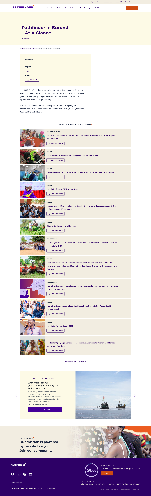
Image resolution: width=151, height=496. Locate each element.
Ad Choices (135, 490)
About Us (45, 8)
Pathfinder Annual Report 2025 (59, 326)
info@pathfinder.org (16, 482)
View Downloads (57, 143)
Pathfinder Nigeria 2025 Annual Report (63, 189)
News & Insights (85, 8)
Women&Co (119, 2)
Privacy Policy (104, 490)
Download (33, 71)
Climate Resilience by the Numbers (61, 226)
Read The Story (45, 409)
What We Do (56, 8)
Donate (132, 8)
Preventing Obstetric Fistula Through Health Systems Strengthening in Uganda (80, 172)
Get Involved (100, 8)
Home (21, 48)
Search (96, 2)
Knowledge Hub (106, 2)
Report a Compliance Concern (120, 490)
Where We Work (70, 8)
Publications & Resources (31, 48)
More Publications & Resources (74, 361)
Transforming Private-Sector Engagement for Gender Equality (73, 155)
